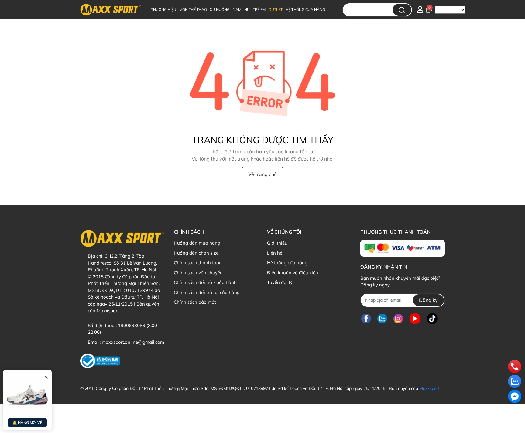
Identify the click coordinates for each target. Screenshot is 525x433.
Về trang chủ (262, 174)
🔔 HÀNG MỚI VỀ (27, 422)
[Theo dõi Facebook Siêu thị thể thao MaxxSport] (366, 319)
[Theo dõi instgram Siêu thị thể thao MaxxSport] (398, 319)
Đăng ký (428, 300)
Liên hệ (274, 253)
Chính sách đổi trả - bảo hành (205, 282)
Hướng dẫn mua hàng (197, 243)
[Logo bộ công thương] (100, 361)
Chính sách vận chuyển (198, 273)
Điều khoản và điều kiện (292, 273)
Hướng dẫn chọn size (196, 253)
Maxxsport (429, 388)
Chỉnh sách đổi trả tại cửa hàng (207, 292)
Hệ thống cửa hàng (287, 263)
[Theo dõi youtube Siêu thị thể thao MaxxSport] (415, 319)
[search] (402, 10)
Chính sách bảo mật (195, 302)
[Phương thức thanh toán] (402, 248)
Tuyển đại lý (280, 282)
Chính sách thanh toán (198, 263)
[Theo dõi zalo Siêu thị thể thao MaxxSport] (382, 319)
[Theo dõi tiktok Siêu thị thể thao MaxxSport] (432, 319)
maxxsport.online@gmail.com (133, 342)
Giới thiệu (277, 243)
